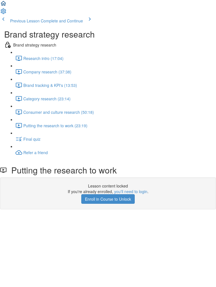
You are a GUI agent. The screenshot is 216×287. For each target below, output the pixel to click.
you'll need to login (130, 191)
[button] (3, 5)
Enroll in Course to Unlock (108, 199)
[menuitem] (3, 13)
